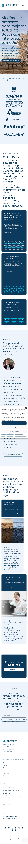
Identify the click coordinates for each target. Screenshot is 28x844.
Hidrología (6, 773)
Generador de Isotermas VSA (11, 790)
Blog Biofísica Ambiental (10, 816)
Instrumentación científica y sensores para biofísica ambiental (13, 217)
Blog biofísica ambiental (10, 504)
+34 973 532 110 (9, 746)
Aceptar (14, 423)
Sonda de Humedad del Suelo (12, 553)
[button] (26, 408)
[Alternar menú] (23, 5)
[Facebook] (16, 828)
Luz (4, 770)
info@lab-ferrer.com (8, 744)
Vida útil (6, 624)
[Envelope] (16, 830)
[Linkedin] (5, 828)
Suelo (4, 762)
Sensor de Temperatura (11, 551)
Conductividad (7, 776)
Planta (5, 765)
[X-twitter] (12, 828)
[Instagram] (19, 828)
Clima (4, 767)
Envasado (7, 622)
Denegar (14, 427)
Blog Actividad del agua (10, 818)
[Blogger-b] (23, 828)
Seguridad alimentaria (16, 622)
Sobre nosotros (7, 805)
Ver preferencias (14, 431)
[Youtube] (9, 828)
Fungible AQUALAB (8, 787)
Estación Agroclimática (11, 549)
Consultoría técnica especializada (13, 304)
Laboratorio (6, 793)
